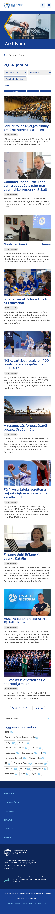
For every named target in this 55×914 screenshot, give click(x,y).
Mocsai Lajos (36, 758)
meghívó (23, 742)
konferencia (29, 753)
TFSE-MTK (11, 774)
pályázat (40, 763)
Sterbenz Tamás (22, 763)
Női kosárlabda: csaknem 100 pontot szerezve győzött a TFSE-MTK (26, 364)
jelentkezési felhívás (16, 748)
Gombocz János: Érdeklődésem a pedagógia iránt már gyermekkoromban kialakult (25, 185)
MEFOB (24, 768)
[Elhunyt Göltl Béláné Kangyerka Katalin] (27, 538)
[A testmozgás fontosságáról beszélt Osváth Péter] (27, 409)
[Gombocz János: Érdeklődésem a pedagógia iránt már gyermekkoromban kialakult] (27, 165)
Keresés (15, 91)
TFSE (8, 732)
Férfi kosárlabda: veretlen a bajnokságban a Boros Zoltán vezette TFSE (27, 493)
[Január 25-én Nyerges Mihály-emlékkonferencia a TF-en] (27, 109)
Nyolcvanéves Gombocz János (27, 244)
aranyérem (39, 768)
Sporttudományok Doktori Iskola (21, 737)
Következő (38, 708)
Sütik (44, 903)
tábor (24, 774)
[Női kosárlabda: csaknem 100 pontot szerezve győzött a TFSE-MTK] (27, 344)
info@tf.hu (8, 868)
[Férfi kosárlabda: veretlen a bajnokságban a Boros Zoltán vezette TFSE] (27, 473)
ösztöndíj (10, 768)
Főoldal (10, 903)
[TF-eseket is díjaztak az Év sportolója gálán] (27, 663)
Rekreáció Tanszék (15, 758)
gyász (36, 774)
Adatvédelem (35, 903)
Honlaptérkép (21, 903)
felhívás (36, 748)
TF (42, 753)
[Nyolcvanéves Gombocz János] (27, 228)
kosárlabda (11, 753)
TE (7, 763)
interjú (9, 742)
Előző (14, 708)
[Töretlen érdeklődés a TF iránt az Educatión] (27, 282)
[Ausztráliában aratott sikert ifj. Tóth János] (27, 602)
